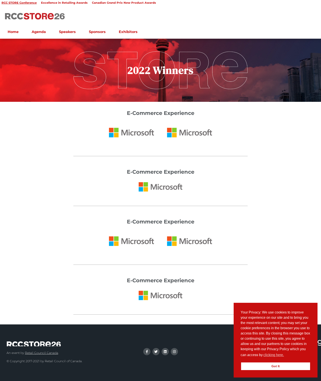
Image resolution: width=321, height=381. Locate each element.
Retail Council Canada (41, 353)
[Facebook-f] (146, 351)
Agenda (39, 32)
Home (13, 32)
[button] (286, 355)
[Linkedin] (165, 351)
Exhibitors (128, 32)
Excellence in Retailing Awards (64, 2)
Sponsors (97, 32)
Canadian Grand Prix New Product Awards (124, 2)
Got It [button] (275, 366)
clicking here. (273, 355)
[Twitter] (156, 351)
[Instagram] (174, 351)
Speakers (67, 32)
